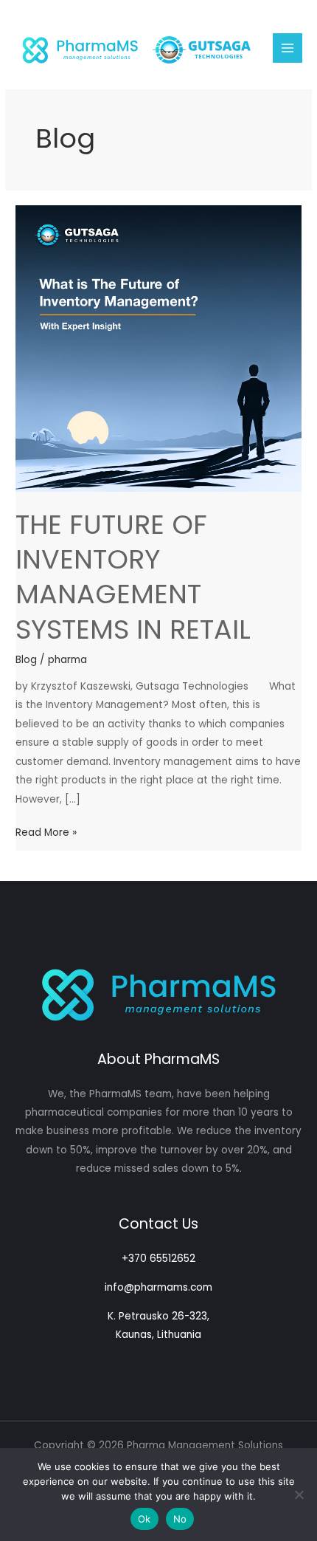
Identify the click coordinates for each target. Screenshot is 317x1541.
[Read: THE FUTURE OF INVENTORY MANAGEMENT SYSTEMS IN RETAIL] (158, 348)
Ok (144, 1519)
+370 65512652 (158, 1259)
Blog (26, 660)
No (180, 1519)
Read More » (46, 833)
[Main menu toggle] (288, 48)
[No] (298, 1494)
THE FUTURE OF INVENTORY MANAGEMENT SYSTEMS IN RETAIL (133, 577)
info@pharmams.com (158, 1287)
